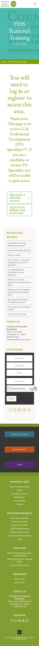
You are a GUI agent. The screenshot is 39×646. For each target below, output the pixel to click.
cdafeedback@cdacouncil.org (19, 339)
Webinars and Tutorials (19, 532)
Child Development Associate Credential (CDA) (19, 554)
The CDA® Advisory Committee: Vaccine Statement (16, 272)
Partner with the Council (19, 565)
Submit (11, 398)
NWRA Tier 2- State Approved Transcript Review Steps (19, 282)
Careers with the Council (19, 487)
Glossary (19, 504)
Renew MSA (19, 582)
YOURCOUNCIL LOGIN (19, 434)
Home (4, 62)
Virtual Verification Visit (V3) (19, 250)
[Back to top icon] (19, 632)
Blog (19, 539)
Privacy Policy (9, 637)
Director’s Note (14, 255)
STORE (19, 465)
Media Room (19, 497)
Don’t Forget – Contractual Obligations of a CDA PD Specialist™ (19, 262)
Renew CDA (19, 579)
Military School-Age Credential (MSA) (19, 560)
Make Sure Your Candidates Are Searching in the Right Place (19, 292)
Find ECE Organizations (19, 528)
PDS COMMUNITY (19, 449)
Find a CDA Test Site (19, 525)
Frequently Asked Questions (19, 535)
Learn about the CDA (19, 494)
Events (19, 490)
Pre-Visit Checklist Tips (17, 314)
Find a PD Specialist (19, 521)
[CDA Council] (8, 4)
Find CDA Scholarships (19, 518)
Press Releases (19, 501)
